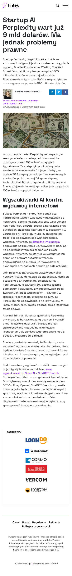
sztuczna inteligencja (46, 241)
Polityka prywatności (36, 526)
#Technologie (14, 103)
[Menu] (65, 6)
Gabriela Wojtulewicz (27, 91)
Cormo (54, 563)
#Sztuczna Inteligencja (16, 100)
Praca (26, 522)
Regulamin (39, 522)
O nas (16, 522)
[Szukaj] (57, 5)
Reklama (54, 522)
